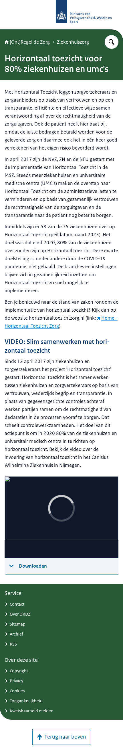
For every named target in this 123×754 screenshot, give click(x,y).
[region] (61, 517)
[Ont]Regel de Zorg (30, 42)
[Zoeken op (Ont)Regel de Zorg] (111, 42)
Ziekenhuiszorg (73, 42)
